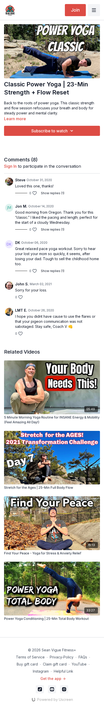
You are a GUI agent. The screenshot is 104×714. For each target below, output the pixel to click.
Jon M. (21, 206)
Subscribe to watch (49, 130)
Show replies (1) (52, 193)
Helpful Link (63, 671)
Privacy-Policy (61, 657)
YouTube (79, 664)
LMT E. (21, 310)
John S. (22, 284)
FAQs (83, 657)
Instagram (41, 671)
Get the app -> (53, 678)
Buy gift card (27, 664)
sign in (10, 166)
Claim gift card (55, 664)
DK (17, 242)
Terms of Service (30, 657)
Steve (20, 180)
